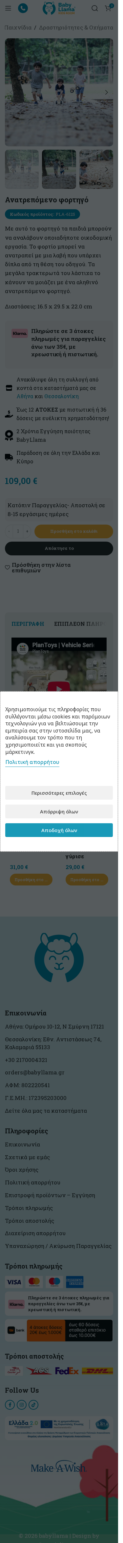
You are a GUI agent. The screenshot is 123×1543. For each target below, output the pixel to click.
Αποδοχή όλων (59, 830)
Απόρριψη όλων (59, 811)
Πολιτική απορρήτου (32, 762)
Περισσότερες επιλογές (59, 793)
